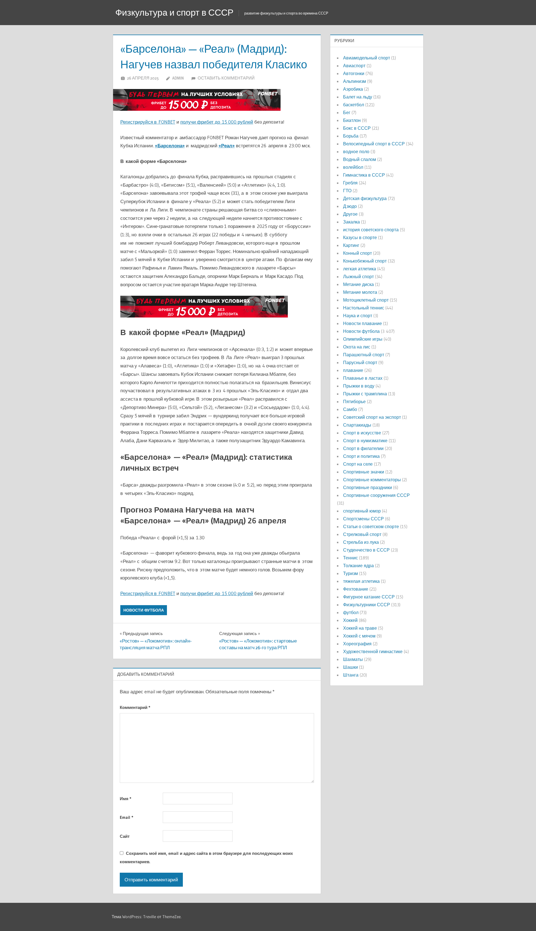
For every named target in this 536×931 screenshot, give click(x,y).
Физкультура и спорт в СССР (174, 12)
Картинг (351, 245)
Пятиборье (354, 401)
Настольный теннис (363, 308)
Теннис (350, 557)
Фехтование (355, 589)
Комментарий (135, 707)
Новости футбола (143, 610)
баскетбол (353, 104)
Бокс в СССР (357, 128)
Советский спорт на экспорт (372, 417)
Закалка (351, 222)
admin (178, 78)
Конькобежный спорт (365, 261)
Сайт (125, 836)
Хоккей (350, 620)
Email (126, 817)
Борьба (350, 136)
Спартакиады (357, 425)
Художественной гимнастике (373, 651)
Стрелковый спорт (362, 534)
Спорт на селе (358, 464)
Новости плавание (362, 323)
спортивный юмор (362, 511)
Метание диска (358, 284)
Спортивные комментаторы (372, 479)
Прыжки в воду (358, 386)
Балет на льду (357, 97)
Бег (346, 112)
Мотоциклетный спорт (366, 300)
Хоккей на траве (360, 628)
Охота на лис (356, 347)
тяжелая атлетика (361, 581)
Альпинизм (354, 81)
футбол (350, 612)
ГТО (347, 190)
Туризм (350, 573)
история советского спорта (371, 229)
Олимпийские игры (362, 339)
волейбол (353, 167)
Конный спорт (357, 253)
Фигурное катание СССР (369, 597)
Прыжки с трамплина (365, 393)
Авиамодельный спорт (366, 58)
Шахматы (353, 659)
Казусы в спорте (360, 237)
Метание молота (360, 292)
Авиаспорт (354, 65)
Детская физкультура (365, 198)
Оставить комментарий (226, 78)
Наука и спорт (357, 315)
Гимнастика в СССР (364, 175)
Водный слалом (359, 159)
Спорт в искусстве (362, 433)
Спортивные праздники (367, 487)
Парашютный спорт (363, 354)
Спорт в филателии (363, 448)
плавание (353, 370)
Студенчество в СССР (366, 550)
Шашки (350, 667)
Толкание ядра (358, 565)
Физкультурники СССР (366, 604)
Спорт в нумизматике (365, 440)
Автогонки (353, 73)
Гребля (350, 183)
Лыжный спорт (358, 276)
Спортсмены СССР (363, 518)
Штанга (350, 675)
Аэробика (353, 89)
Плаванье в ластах (362, 378)
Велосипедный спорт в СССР (374, 143)
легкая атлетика (359, 268)
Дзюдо (350, 206)
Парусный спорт (360, 362)
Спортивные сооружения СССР (376, 495)
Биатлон (352, 120)
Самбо (350, 409)
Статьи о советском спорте (371, 526)
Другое (350, 214)
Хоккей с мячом (359, 636)
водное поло (356, 151)
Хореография (357, 643)
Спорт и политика (361, 456)
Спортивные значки (363, 472)
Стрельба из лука (361, 542)
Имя (125, 798)
